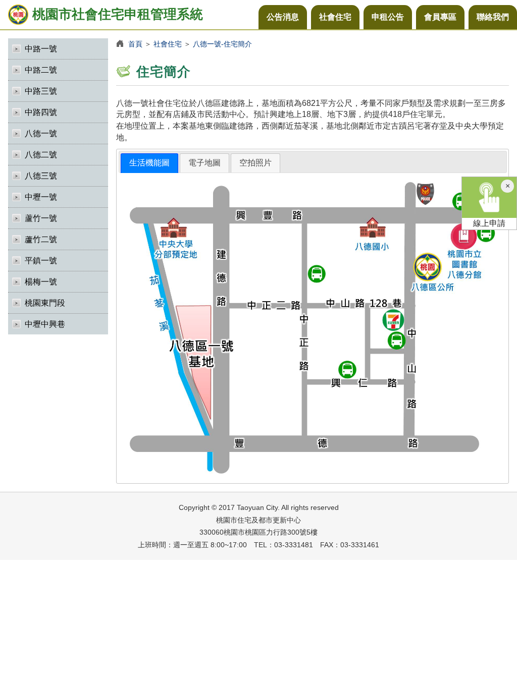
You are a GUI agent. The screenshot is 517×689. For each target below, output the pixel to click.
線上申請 (489, 223)
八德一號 (41, 133)
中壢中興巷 (45, 324)
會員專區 (440, 17)
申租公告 (388, 17)
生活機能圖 (149, 162)
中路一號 (41, 48)
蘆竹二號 (41, 239)
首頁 (135, 44)
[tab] (149, 163)
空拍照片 (255, 162)
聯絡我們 (493, 17)
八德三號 (41, 175)
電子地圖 (204, 162)
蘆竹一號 (41, 218)
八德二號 (41, 154)
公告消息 (283, 17)
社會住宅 (335, 17)
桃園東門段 (45, 303)
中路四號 (41, 112)
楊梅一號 (41, 281)
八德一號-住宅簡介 (222, 44)
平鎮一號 (41, 260)
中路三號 (41, 91)
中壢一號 (41, 197)
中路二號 (41, 70)
